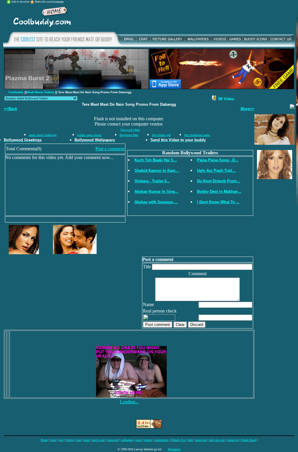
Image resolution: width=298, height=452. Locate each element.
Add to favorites (20, 1)
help (190, 440)
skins (87, 440)
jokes (53, 440)
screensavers (161, 440)
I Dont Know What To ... (218, 202)
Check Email (248, 440)
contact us (233, 440)
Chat (78, 440)
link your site (217, 440)
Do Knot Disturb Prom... (218, 181)
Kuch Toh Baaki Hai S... (155, 160)
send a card (98, 440)
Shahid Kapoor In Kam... (156, 170)
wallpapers (127, 440)
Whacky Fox (178, 440)
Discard (196, 324)
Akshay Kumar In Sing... (156, 191)
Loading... (129, 401)
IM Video (225, 99)
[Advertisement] (185, 17)
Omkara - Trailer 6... (152, 181)
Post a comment (110, 148)
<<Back (10, 109)
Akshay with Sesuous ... (156, 202)
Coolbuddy (16, 92)
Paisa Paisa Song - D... (217, 160)
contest (148, 440)
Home (44, 440)
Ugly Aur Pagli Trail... (216, 170)
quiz (60, 440)
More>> (247, 109)
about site (201, 440)
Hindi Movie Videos (40, 92)
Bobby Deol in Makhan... (219, 191)
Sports (69, 440)
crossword (113, 440)
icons (139, 440)
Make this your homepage (49, 1)
